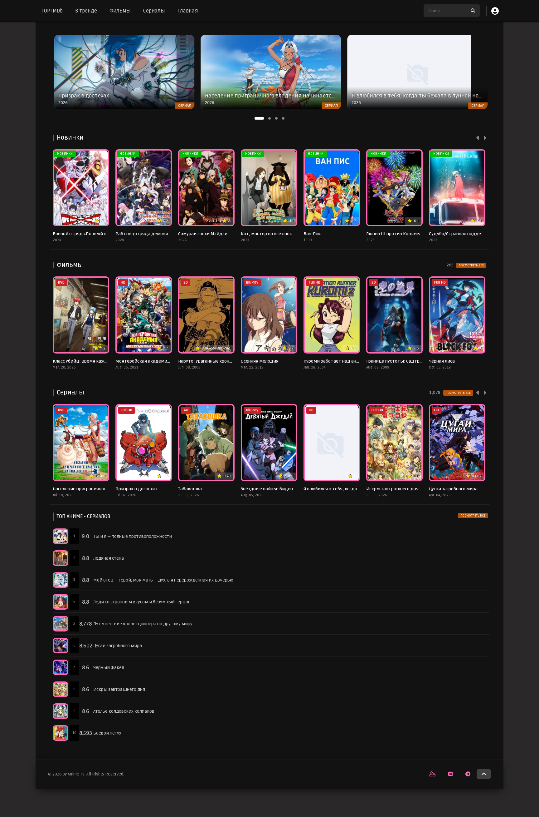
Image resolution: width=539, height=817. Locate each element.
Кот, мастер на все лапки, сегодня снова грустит (293, 233)
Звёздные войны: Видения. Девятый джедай (289, 489)
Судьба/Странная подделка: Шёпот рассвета (477, 233)
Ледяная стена (108, 558)
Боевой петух (107, 733)
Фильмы (120, 11)
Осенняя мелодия (260, 361)
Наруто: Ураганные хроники (207, 361)
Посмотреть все (471, 265)
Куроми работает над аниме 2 (335, 361)
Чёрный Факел (108, 667)
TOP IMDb (52, 11)
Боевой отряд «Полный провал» (87, 233)
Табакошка (190, 489)
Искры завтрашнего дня (392, 489)
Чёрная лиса (442, 361)
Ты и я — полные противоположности (132, 536)
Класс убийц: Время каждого (83, 361)
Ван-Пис (312, 233)
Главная (187, 11)
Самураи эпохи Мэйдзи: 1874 (209, 233)
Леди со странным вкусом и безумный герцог (141, 602)
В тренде (86, 11)
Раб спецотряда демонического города (158, 233)
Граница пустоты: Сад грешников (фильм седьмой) (421, 361)
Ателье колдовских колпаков (123, 711)
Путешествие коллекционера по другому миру (142, 623)
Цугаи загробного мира (453, 489)
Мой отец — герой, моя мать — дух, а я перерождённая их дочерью (163, 580)
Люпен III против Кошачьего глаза (402, 233)
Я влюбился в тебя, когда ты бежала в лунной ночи (357, 489)
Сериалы (154, 11)
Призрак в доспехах (136, 489)
